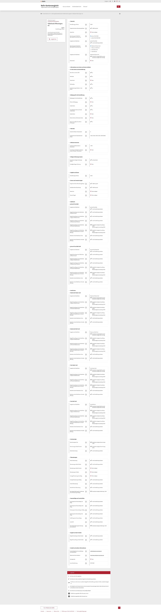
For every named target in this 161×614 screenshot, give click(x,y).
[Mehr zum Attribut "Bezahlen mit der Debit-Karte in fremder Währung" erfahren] (86, 239)
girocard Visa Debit (95, 36)
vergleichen (53, 39)
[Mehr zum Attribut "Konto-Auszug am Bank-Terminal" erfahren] (86, 447)
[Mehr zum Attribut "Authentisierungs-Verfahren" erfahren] (86, 88)
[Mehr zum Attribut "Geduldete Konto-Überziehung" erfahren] (86, 187)
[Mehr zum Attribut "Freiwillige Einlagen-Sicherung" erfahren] (86, 164)
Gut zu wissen (66, 6)
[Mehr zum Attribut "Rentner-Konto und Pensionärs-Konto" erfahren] (86, 118)
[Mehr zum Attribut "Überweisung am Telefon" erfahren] (86, 472)
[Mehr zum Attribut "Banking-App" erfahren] (86, 84)
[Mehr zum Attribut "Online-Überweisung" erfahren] (86, 460)
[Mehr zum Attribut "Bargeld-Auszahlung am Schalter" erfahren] (86, 540)
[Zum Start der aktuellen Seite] (119, 608)
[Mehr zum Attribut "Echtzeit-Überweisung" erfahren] (86, 484)
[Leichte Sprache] (117, 1)
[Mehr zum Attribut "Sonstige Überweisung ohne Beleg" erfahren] (86, 476)
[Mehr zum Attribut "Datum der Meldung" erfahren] (86, 563)
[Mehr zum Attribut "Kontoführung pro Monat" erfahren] (86, 24)
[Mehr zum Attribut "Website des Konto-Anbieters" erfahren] (86, 555)
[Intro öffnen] (119, 1)
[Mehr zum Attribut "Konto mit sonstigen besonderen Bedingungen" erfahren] (86, 122)
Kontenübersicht (76, 6)
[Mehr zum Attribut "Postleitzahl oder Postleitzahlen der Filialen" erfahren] (86, 136)
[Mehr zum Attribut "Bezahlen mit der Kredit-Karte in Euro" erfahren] (86, 318)
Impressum (48, 611)
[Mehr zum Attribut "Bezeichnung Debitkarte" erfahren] (86, 36)
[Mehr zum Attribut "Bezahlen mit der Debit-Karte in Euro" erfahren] (86, 236)
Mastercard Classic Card (96, 45)
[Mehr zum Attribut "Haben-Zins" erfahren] (86, 32)
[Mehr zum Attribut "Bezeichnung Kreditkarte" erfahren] (86, 46)
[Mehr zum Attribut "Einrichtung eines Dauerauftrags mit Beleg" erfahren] (86, 501)
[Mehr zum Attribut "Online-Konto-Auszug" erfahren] (86, 451)
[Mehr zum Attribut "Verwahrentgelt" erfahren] (86, 195)
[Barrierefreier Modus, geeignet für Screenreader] (115, 1)
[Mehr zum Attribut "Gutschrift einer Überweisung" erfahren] (86, 488)
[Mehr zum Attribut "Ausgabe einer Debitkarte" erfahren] (86, 41)
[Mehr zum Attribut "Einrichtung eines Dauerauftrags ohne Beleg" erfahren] (86, 506)
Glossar (85, 6)
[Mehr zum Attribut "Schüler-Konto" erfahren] (86, 106)
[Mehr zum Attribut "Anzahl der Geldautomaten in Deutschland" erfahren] (86, 146)
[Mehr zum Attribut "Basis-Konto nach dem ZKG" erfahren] (86, 73)
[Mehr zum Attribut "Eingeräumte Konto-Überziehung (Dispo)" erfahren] (86, 28)
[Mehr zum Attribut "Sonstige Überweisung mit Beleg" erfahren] (86, 480)
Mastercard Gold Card (96, 47)
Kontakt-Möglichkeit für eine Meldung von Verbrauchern (55, 35)
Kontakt (42, 611)
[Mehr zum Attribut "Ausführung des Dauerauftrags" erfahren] (86, 518)
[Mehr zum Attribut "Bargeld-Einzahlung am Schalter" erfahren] (86, 536)
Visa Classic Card (95, 49)
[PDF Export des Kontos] (119, 13)
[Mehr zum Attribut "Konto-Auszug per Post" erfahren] (86, 442)
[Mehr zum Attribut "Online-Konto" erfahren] (86, 61)
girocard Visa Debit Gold (96, 37)
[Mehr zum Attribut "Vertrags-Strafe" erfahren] (86, 559)
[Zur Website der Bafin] (43, 1)
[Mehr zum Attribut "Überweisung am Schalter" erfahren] (86, 464)
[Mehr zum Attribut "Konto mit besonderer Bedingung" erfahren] (86, 98)
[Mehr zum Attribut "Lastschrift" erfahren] (86, 522)
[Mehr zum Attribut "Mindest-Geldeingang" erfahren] (86, 102)
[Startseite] (41, 13)
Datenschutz (56, 611)
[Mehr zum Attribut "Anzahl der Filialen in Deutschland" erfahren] (86, 132)
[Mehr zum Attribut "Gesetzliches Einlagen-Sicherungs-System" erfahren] (86, 160)
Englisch (107, 1)
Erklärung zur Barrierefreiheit (68, 611)
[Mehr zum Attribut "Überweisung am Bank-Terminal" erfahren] (86, 468)
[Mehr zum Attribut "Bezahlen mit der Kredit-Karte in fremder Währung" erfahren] (86, 322)
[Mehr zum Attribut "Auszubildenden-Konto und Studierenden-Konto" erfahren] (86, 110)
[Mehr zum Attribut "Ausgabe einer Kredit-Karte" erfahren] (86, 55)
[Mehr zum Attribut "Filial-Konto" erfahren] (86, 76)
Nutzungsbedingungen (82, 611)
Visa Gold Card (94, 51)
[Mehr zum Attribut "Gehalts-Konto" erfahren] (86, 114)
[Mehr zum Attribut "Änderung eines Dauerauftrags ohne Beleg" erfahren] (86, 514)
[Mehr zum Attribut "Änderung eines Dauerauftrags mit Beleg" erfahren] (86, 510)
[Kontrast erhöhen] (110, 1)
